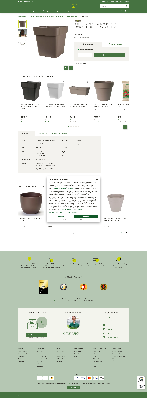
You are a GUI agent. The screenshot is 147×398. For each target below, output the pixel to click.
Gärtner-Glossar (97, 361)
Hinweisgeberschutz (23, 364)
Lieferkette (77, 356)
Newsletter (21, 361)
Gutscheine (59, 361)
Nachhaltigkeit (114, 1)
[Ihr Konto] (122, 11)
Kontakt (127, 1)
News (38, 354)
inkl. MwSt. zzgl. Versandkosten (81, 37)
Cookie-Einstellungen (122, 395)
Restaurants (21, 359)
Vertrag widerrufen (73, 387)
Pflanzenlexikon (97, 354)
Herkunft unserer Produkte (44, 359)
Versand (67, 383)
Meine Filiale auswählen (26, 1)
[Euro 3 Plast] (101, 21)
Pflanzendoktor (97, 359)
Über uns (39, 351)
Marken (95, 369)
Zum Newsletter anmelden (36, 335)
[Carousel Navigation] (68, 68)
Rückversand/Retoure (118, 354)
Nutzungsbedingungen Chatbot (95, 395)
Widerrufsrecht (63, 395)
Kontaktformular (22, 351)
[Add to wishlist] (41, 192)
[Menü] (144, 377)
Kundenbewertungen (60, 301)
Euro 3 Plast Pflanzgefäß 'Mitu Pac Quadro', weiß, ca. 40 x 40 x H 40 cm (55, 105)
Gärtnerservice (104, 1)
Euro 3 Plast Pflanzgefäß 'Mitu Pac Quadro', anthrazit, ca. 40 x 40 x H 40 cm (30, 106)
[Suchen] (126, 6)
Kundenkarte (59, 364)
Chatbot (95, 366)
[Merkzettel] (126, 11)
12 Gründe (39, 361)
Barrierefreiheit (110, 395)
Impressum (82, 395)
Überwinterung (60, 354)
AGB (56, 395)
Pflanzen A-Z (96, 351)
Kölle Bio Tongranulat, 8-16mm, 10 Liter (127, 105)
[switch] (141, 387)
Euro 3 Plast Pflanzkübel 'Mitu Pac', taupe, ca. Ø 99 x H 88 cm (103, 105)
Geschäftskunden (23, 354)
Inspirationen (96, 364)
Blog (94, 356)
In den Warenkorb (111, 55)
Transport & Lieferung (62, 356)
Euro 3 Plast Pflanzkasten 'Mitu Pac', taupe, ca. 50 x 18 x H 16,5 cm (79, 105)
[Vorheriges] (66, 68)
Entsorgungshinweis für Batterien (118, 357)
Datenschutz (73, 395)
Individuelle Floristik (61, 359)
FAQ (113, 360)
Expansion (40, 366)
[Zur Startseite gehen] (73, 6)
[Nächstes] (71, 68)
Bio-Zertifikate (78, 354)
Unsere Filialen (22, 356)
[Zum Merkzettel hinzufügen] (70, 22)
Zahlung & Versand (117, 351)
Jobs (121, 1)
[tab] (115, 44)
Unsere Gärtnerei (41, 356)
